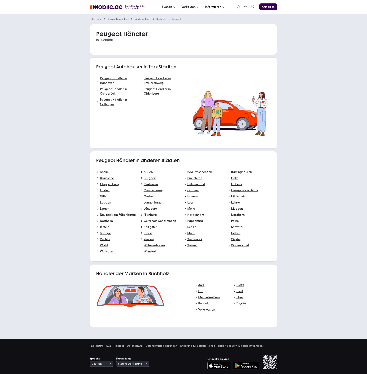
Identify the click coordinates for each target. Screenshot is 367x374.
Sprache (95, 358)
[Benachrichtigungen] (238, 6)
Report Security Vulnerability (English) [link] (241, 345)
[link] (246, 7)
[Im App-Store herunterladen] (219, 365)
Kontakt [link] (119, 345)
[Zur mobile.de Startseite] (121, 7)
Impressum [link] (96, 345)
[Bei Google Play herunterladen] (246, 365)
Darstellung (123, 358)
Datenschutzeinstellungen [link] (161, 345)
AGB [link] (108, 345)
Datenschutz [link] (134, 345)
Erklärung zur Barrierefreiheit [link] (197, 345)
